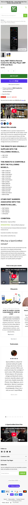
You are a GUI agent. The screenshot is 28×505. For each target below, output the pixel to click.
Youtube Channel (20, 499)
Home (2, 20)
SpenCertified (6, 94)
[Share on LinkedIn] (7, 123)
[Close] (10, 502)
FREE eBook (5, 502)
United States (13, 480)
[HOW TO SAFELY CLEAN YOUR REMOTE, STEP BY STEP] (11, 298)
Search (5, 499)
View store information (7, 91)
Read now (10, 334)
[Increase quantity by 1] (14, 71)
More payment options (14, 84)
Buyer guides (12, 499)
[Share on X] (5, 123)
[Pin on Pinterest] (10, 123)
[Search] (25, 15)
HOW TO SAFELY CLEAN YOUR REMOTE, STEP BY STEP (11, 312)
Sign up (22, 473)
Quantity (3, 67)
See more (13, 339)
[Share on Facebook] (2, 123)
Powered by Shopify (14, 502)
